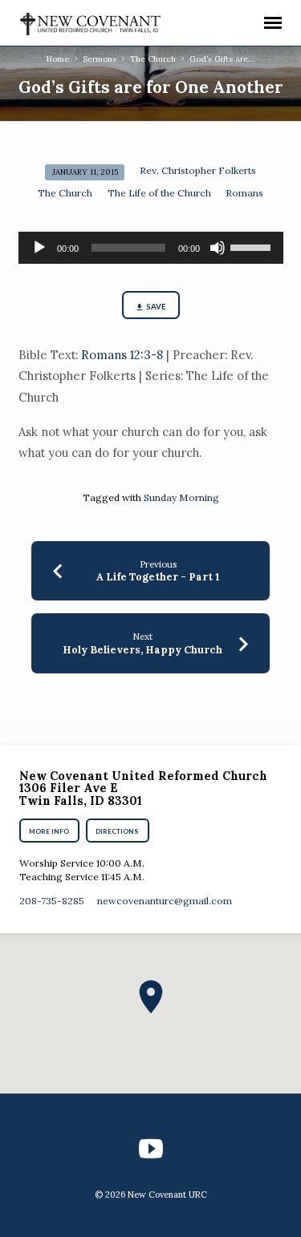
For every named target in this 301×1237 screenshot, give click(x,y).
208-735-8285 (51, 901)
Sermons (99, 59)
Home (58, 59)
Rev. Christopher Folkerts (198, 170)
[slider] (252, 246)
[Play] (39, 248)
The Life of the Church (159, 193)
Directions (117, 831)
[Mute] (217, 248)
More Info (50, 831)
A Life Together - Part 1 (158, 577)
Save (155, 306)
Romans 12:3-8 (122, 354)
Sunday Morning (181, 497)
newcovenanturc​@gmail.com (164, 901)
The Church (153, 59)
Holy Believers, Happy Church (142, 650)
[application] (150, 248)
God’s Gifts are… (221, 59)
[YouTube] (150, 1148)
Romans (244, 193)
